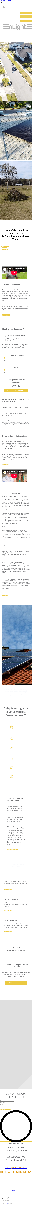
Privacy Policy (16, 1190)
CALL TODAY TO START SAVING (16, 390)
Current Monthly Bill (16, 355)
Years (16, 367)
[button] (5, 247)
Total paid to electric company (16, 381)
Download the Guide (16, 982)
